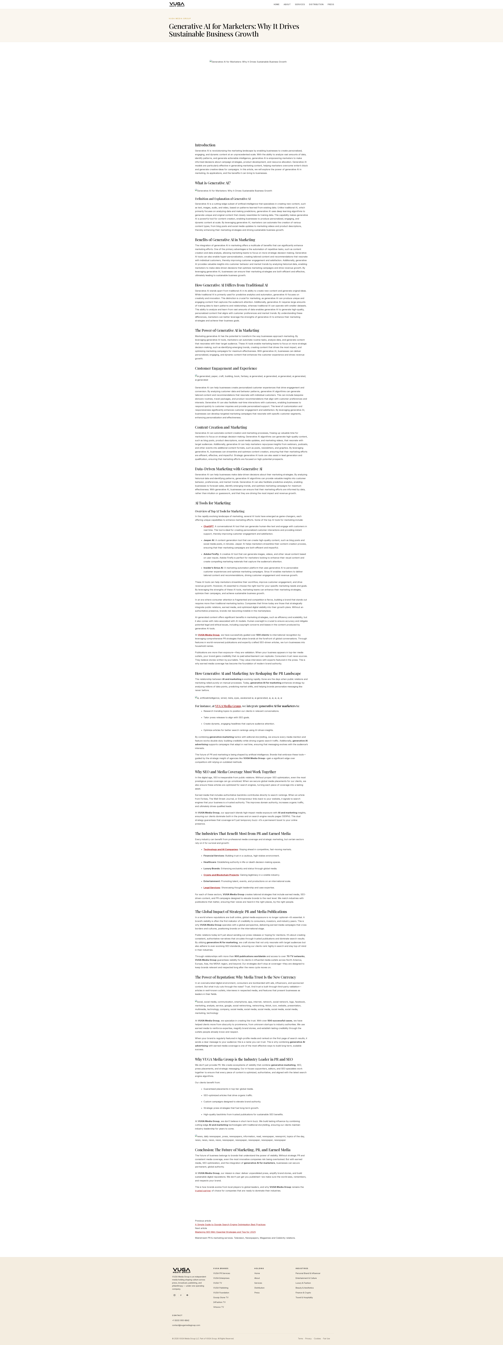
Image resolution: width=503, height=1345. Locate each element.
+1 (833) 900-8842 (180, 1320)
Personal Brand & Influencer (308, 1273)
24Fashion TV (219, 1302)
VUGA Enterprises (221, 1278)
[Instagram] (174, 1295)
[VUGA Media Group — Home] (177, 4)
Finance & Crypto (303, 1293)
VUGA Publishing (220, 1288)
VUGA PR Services (221, 1273)
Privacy (308, 1339)
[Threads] (181, 1295)
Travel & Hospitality (304, 1297)
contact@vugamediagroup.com (186, 1325)
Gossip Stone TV (220, 1297)
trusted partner (203, 1190)
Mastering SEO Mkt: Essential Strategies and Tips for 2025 (225, 1232)
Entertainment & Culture (306, 1278)
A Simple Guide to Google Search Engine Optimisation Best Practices (230, 1224)
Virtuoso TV (218, 1307)
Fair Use (326, 1339)
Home (277, 4)
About (287, 4)
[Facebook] (187, 1295)
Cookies (317, 1339)
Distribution (316, 4)
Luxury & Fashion (303, 1283)
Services (300, 4)
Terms (300, 1339)
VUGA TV (217, 1283)
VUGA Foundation (221, 1293)
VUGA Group (211, 1339)
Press (331, 4)
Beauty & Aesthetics (305, 1288)
